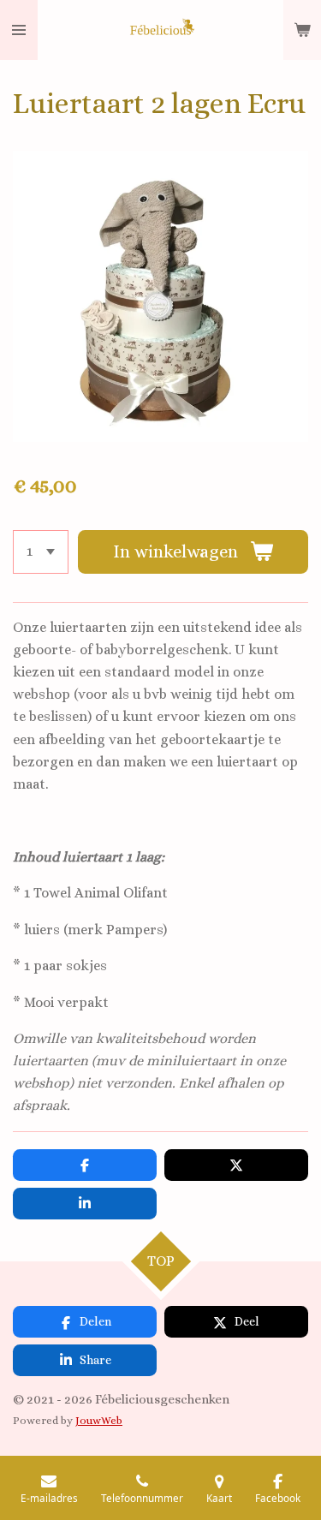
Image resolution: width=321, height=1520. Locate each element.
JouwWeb (98, 1421)
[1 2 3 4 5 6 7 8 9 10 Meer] (40, 552)
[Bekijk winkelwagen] (302, 30)
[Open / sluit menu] (19, 30)
